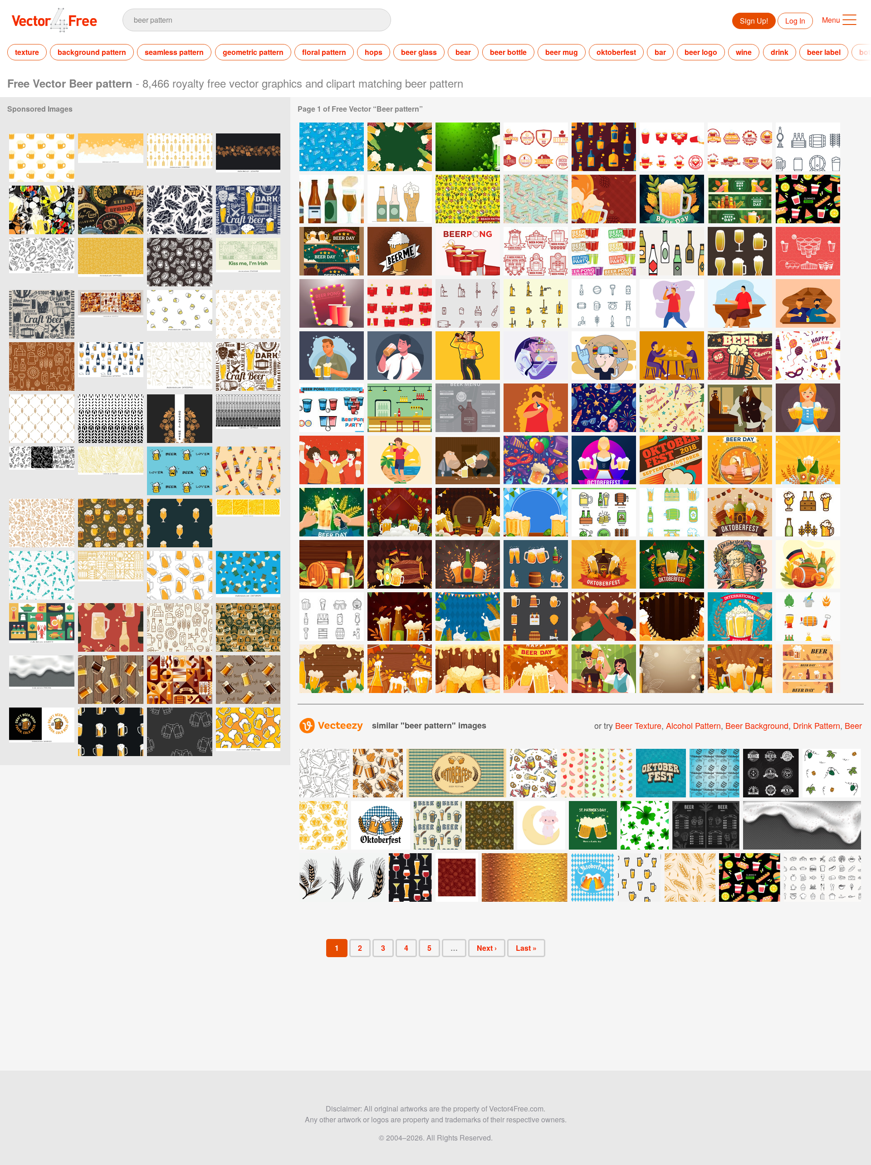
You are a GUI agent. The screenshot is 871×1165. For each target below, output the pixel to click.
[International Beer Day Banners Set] (740, 199)
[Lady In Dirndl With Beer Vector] (808, 407)
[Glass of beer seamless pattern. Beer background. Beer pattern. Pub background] (179, 523)
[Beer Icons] (808, 147)
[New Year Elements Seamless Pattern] (604, 407)
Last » (526, 948)
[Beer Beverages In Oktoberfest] (808, 616)
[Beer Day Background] (399, 668)
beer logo (701, 52)
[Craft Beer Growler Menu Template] (468, 407)
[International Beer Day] (740, 616)
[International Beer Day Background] (672, 616)
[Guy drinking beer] (672, 303)
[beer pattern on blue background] (248, 575)
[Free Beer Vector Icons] (536, 303)
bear (463, 52)
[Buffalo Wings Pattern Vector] (536, 199)
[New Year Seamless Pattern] (808, 355)
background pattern (92, 52)
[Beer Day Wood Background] (331, 668)
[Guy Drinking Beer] (536, 355)
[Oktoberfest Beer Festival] (331, 564)
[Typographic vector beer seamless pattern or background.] (248, 210)
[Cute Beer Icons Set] (672, 512)
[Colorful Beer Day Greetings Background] (672, 199)
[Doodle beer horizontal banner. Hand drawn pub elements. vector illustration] (41, 262)
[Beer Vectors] (331, 199)
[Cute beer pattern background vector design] (179, 314)
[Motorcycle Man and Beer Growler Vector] (740, 407)
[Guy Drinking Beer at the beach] (399, 460)
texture (27, 52)
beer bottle (508, 52)
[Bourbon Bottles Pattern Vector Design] (604, 147)
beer (853, 725)
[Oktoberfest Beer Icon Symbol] (536, 564)
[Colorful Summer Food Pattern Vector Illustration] (808, 199)
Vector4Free (55, 20)
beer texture (638, 725)
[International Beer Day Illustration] (604, 616)
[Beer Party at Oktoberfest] (399, 564)
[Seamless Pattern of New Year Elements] (672, 407)
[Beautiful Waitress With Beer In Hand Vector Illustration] (604, 460)
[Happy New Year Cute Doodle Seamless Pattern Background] (536, 460)
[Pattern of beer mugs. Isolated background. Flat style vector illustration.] (41, 157)
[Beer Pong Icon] (399, 303)
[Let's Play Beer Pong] (468, 251)
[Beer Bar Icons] (604, 303)
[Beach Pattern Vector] (468, 199)
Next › (487, 948)
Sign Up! (754, 20)
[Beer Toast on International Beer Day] (331, 512)
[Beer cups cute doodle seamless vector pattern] (41, 523)
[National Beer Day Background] (468, 668)
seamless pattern (174, 52)
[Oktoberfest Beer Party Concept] (740, 564)
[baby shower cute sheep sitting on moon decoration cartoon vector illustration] (541, 825)
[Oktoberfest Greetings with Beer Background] (604, 199)
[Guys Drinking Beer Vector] (672, 355)
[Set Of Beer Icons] (536, 616)
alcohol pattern (693, 725)
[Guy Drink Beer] (468, 355)
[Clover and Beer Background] (468, 147)
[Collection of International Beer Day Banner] (331, 251)
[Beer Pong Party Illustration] (331, 303)
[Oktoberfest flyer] (672, 460)
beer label (824, 52)
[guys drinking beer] (740, 303)
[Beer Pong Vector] (536, 251)
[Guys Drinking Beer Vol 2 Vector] (331, 460)
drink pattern (816, 725)
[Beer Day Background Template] (399, 147)
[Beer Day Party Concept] (604, 668)
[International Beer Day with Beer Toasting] (740, 460)
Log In (795, 20)
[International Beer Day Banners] (808, 668)
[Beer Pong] (536, 147)
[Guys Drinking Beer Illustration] (331, 355)
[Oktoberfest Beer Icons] (604, 512)
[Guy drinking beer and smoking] (536, 407)
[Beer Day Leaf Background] (740, 668)
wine (744, 52)
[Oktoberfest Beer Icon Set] (331, 616)
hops (373, 52)
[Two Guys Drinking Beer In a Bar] (468, 460)
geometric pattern (253, 52)
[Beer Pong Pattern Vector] (331, 147)
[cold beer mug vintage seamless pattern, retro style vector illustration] (110, 732)
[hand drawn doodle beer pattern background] (248, 314)
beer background (756, 725)
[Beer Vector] (399, 199)
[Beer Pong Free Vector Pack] (331, 407)
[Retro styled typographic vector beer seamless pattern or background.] (41, 314)
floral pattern (324, 52)
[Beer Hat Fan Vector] (604, 355)
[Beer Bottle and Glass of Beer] (808, 460)
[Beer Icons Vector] (468, 303)
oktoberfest (616, 52)
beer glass (419, 52)
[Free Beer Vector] (672, 251)
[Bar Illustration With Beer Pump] (399, 407)
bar (660, 52)
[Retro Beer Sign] (740, 355)
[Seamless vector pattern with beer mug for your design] (179, 575)
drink (779, 52)
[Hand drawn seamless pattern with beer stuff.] (179, 262)
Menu (831, 20)
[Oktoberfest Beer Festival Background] (468, 564)
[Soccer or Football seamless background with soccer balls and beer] (41, 210)
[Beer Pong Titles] (604, 251)
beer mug (561, 52)
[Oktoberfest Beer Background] (399, 512)
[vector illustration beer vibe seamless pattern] (110, 366)
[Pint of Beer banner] (399, 251)
